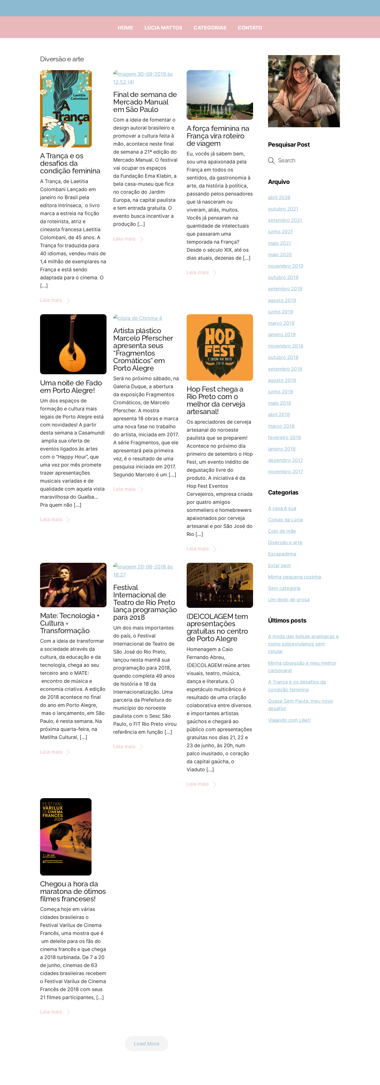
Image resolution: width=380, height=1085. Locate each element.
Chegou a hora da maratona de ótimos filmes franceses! (73, 891)
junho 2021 (280, 231)
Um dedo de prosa (288, 599)
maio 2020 (280, 254)
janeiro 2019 (281, 334)
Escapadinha (282, 554)
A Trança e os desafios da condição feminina (70, 163)
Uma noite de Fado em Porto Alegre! (71, 387)
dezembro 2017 (285, 460)
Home (125, 28)
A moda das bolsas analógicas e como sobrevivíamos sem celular (303, 643)
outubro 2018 (283, 357)
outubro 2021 (283, 209)
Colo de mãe (282, 531)
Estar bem (279, 565)
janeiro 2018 (281, 449)
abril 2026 (279, 197)
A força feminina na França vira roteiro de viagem (218, 136)
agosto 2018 (282, 380)
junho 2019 (280, 312)
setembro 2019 (285, 288)
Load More (146, 1044)
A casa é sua (282, 508)
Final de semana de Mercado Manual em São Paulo (145, 102)
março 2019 (281, 323)
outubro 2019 (283, 277)
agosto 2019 (282, 300)
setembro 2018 (285, 369)
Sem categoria (284, 588)
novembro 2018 (285, 346)
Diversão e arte (285, 542)
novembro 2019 (285, 266)
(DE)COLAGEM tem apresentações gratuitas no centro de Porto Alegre (217, 627)
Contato (250, 28)
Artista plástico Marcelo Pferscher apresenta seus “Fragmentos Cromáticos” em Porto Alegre (143, 349)
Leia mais (51, 300)
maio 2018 (279, 403)
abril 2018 (279, 414)
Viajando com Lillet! (289, 720)
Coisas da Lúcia (285, 519)
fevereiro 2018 (284, 437)
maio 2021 (279, 243)
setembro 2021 (285, 220)
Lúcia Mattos (164, 28)
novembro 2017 (285, 471)
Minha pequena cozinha (294, 577)
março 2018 (281, 426)
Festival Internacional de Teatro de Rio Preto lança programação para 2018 (145, 602)
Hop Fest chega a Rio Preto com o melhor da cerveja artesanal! (216, 400)
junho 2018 (280, 391)
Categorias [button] (210, 28)
